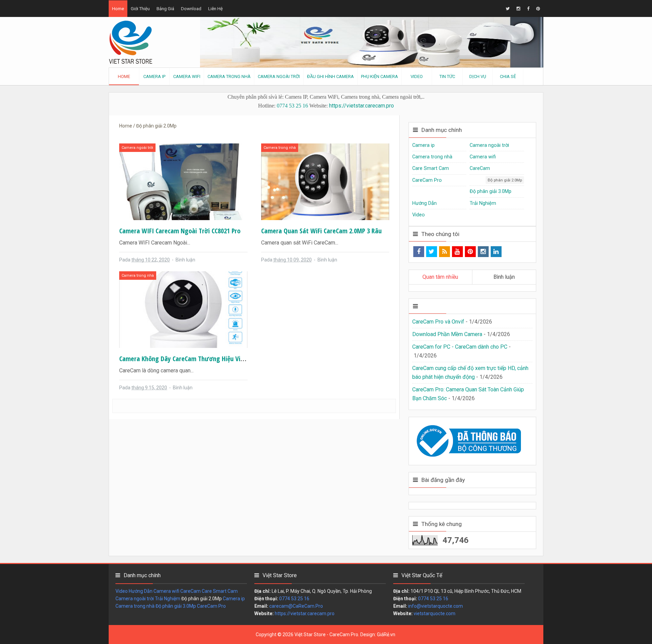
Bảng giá (165, 8)
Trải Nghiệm (483, 203)
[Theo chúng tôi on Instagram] (483, 251)
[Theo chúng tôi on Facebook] (418, 251)
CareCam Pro (427, 180)
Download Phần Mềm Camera (447, 334)
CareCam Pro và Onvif (438, 321)
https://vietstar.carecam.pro (361, 105)
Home (118, 8)
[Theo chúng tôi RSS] (444, 251)
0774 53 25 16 (292, 106)
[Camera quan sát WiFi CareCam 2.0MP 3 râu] (325, 181)
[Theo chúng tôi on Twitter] (431, 251)
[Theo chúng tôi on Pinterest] (470, 251)
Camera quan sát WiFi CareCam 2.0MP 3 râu (321, 230)
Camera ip (423, 145)
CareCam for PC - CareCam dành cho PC (459, 347)
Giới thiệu (140, 8)
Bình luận (185, 259)
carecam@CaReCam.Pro (296, 606)
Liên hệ (215, 8)
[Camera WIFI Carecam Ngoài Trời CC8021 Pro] (183, 181)
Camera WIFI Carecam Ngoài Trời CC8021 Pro (179, 230)
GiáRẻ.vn (386, 634)
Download (191, 8)
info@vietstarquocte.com (435, 606)
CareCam (480, 168)
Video (418, 215)
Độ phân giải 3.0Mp (490, 191)
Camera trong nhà (280, 147)
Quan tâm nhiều (440, 277)
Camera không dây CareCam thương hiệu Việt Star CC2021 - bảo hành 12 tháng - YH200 (239, 358)
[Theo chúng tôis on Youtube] (457, 251)
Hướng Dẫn (424, 203)
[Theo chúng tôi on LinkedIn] (496, 251)
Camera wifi (483, 157)
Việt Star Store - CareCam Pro (326, 634)
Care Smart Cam (430, 168)
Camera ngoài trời (137, 147)
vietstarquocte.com (434, 613)
